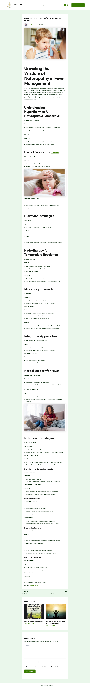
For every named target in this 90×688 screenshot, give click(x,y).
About (47, 5)
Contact (53, 5)
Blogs (32, 623)
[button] (77, 5)
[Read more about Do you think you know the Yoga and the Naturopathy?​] (56, 611)
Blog (43, 5)
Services (59, 5)
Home (37, 5)
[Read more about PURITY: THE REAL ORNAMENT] (34, 611)
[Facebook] (65, 5)
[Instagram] (68, 5)
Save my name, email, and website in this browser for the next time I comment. (44, 666)
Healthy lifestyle (34, 585)
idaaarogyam (19, 4)
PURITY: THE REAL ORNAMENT (33, 621)
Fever (55, 152)
